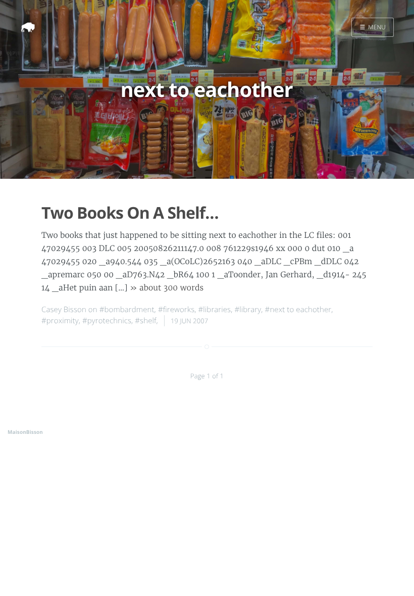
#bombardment (126, 310)
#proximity (60, 321)
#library (248, 310)
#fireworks (176, 310)
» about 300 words (166, 288)
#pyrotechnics (106, 321)
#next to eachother (298, 310)
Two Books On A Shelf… (130, 213)
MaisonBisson (25, 431)
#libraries (214, 310)
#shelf (145, 321)
